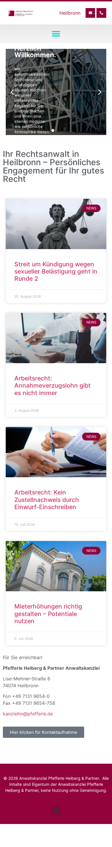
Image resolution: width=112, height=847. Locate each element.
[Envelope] (90, 13)
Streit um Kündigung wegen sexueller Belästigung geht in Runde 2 (55, 271)
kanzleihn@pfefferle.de (28, 714)
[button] (56, 33)
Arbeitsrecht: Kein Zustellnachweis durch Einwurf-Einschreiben (46, 499)
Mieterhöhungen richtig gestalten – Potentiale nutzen (48, 613)
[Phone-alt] (101, 13)
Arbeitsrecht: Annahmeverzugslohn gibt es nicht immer (52, 385)
